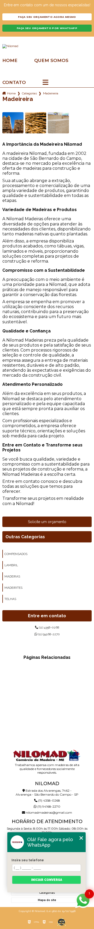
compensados (15, 554)
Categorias (29, 93)
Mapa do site (47, 900)
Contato (14, 82)
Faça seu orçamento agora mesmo (47, 16)
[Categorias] (45, 82)
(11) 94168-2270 (48, 634)
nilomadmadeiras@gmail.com (48, 812)
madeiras (12, 576)
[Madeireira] (13, 122)
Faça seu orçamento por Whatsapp (47, 28)
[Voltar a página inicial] (47, 46)
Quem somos (51, 60)
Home (9, 60)
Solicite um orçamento (47, 522)
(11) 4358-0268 (48, 627)
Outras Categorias (25, 536)
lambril (11, 565)
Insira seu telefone (27, 860)
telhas (10, 599)
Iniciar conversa (46, 880)
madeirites (13, 588)
